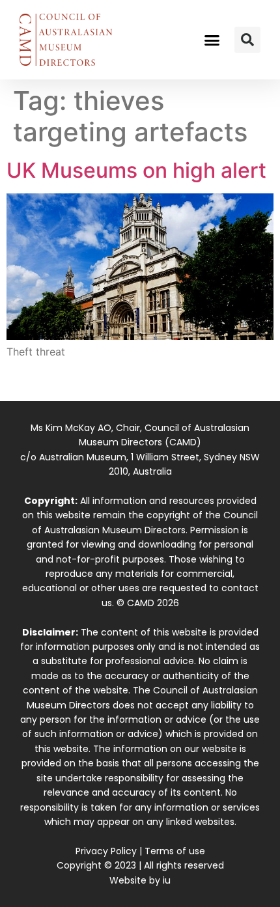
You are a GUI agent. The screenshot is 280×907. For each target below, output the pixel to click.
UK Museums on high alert (136, 170)
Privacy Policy (106, 851)
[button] (212, 39)
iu (167, 880)
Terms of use (175, 851)
